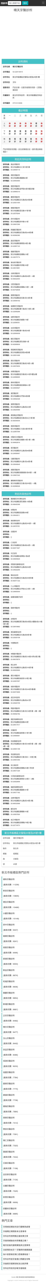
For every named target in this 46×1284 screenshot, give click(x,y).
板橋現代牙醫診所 (17, 306)
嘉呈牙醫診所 (15, 240)
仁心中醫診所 (15, 586)
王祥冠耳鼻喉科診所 (17, 776)
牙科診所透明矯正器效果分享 (15, 1236)
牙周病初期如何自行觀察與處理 (16, 1226)
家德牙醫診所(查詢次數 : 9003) (10, 961)
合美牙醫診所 (15, 273)
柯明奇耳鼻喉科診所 (17, 564)
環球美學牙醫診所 (17, 349)
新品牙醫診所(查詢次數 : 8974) (10, 973)
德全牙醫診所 (15, 360)
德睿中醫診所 (15, 608)
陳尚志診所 (14, 575)
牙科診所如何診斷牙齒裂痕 (14, 1268)
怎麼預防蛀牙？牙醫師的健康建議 (17, 1249)
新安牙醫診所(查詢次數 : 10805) (11, 893)
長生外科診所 (15, 697)
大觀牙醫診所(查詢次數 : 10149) (11, 916)
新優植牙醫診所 (16, 229)
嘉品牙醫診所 (15, 164)
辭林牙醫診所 (15, 382)
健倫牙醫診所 (15, 208)
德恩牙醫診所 (15, 186)
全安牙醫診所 (15, 328)
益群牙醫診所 (15, 317)
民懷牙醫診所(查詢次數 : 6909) (10, 1200)
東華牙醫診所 (15, 404)
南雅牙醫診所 (15, 469)
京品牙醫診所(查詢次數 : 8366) (10, 1052)
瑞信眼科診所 (15, 520)
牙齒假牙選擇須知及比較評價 (15, 1263)
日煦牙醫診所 (15, 284)
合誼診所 (14, 531)
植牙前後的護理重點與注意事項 (16, 1245)
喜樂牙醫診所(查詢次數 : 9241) (10, 938)
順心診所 (14, 665)
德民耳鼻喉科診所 (17, 719)
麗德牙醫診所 (15, 197)
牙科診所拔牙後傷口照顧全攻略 (16, 1259)
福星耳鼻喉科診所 (17, 787)
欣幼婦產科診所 (16, 741)
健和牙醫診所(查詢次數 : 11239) (11, 882)
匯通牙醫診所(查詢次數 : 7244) (10, 1154)
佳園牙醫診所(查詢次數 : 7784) (10, 1075)
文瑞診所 (14, 730)
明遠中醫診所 (15, 708)
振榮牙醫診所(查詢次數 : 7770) (10, 1086)
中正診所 (14, 553)
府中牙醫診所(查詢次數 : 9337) (10, 927)
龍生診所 (14, 809)
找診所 (4, 3)
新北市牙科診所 (19, 95)
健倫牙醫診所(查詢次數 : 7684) (10, 1109)
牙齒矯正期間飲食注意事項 (14, 1231)
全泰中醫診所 (15, 798)
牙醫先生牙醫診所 (17, 437)
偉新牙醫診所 (15, 175)
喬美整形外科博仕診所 (18, 499)
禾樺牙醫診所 (15, 371)
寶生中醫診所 (15, 675)
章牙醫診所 (14, 448)
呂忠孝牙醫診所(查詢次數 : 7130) (10, 1177)
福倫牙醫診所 (15, 251)
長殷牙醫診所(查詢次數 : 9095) (10, 950)
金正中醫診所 (15, 820)
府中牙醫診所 (15, 219)
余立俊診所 (14, 765)
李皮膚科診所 (15, 754)
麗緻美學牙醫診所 (17, 480)
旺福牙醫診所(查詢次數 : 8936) (10, 984)
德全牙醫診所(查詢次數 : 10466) (11, 904)
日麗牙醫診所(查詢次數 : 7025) (10, 1188)
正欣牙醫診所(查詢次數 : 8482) (10, 1018)
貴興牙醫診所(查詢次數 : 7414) (10, 1120)
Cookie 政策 (15, 1277)
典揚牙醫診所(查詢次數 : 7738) (10, 1097)
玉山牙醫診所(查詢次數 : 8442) (10, 1041)
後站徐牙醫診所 (16, 262)
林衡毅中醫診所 (16, 654)
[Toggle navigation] (43, 3)
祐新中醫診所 (15, 686)
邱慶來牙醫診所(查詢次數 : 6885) (10, 1211)
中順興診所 (14, 643)
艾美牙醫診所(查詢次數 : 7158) (10, 1165)
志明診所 (14, 619)
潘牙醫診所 (14, 393)
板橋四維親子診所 (17, 597)
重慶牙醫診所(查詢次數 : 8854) (10, 995)
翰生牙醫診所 (15, 339)
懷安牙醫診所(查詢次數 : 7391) (10, 1132)
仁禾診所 (14, 542)
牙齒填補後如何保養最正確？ (15, 1240)
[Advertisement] (23, 35)
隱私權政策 (22, 1277)
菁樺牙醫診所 (15, 295)
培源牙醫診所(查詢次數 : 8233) (10, 1063)
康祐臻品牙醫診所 (17, 415)
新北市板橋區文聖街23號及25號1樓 (26, 77)
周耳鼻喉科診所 (16, 632)
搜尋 (25, 3)
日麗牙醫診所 (15, 459)
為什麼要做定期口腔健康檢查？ (16, 1254)
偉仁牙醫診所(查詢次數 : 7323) (10, 1143)
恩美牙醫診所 (15, 426)
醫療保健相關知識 (30, 1277)
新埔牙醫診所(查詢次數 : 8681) (10, 1007)
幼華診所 (14, 510)
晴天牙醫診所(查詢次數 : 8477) (10, 1029)
